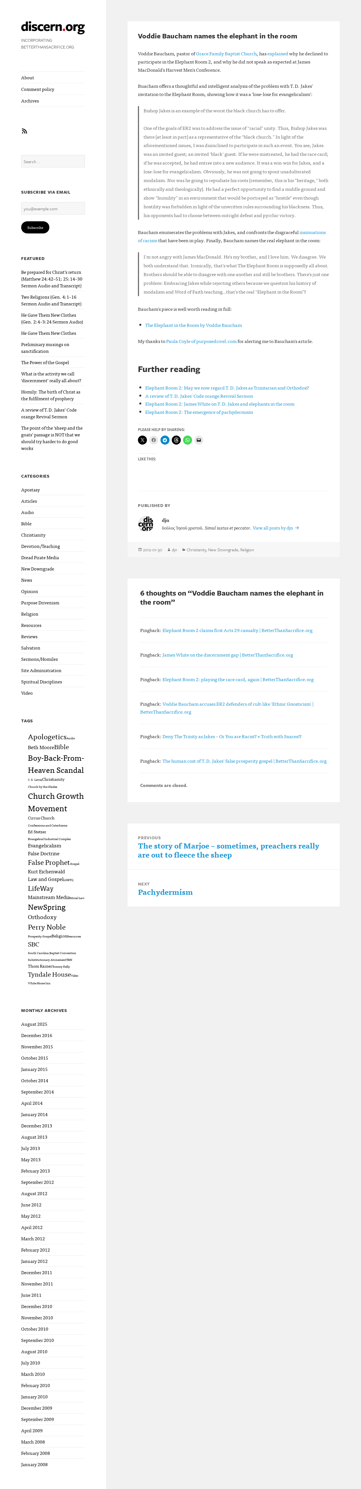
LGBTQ (68, 879)
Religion (29, 613)
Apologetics (47, 736)
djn (174, 549)
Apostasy (30, 489)
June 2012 (31, 1204)
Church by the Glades (42, 786)
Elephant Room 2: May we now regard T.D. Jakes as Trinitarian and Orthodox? (227, 387)
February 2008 (35, 1453)
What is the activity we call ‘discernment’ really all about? (51, 377)
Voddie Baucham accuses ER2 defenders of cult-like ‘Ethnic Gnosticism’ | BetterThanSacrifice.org (227, 708)
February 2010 (35, 1385)
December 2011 (36, 1272)
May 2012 (31, 1215)
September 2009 (37, 1419)
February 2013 (35, 1170)
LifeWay (41, 887)
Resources (31, 625)
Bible (26, 523)
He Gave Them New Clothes (48, 332)
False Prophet (49, 861)
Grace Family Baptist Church (226, 53)
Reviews (29, 636)
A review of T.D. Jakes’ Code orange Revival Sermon (49, 413)
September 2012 (37, 1182)
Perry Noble (47, 926)
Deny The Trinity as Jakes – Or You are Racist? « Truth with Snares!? (231, 736)
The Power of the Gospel (45, 362)
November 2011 (37, 1283)
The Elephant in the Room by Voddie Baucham (193, 325)
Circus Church (41, 817)
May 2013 (31, 1159)
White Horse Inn (39, 983)
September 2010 (37, 1340)
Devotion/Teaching (40, 546)
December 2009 (36, 1407)
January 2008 (34, 1464)
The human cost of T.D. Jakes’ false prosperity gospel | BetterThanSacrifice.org (244, 760)
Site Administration (41, 670)
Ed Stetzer (37, 831)
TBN (69, 959)
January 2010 (34, 1396)
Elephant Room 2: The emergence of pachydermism (199, 412)
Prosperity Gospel (40, 936)
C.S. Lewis (35, 779)
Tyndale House (49, 974)
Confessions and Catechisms (47, 825)
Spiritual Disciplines (41, 681)
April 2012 (32, 1227)
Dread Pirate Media (40, 557)
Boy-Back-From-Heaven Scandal (56, 763)
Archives (30, 100)
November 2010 (37, 1317)
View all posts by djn (273, 527)
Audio (27, 512)
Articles (29, 500)
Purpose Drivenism (40, 602)
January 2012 (34, 1261)
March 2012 (33, 1238)
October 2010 (34, 1328)
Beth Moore (41, 747)
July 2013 (30, 1148)
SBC (33, 944)
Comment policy (37, 89)
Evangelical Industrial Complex (49, 838)
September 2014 (37, 1091)
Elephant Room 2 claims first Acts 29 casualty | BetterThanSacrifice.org (237, 630)
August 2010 (34, 1351)
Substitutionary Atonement (47, 959)
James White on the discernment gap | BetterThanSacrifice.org (227, 654)
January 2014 (34, 1114)
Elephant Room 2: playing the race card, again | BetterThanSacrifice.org (238, 679)
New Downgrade (37, 568)
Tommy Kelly (61, 966)
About (27, 77)
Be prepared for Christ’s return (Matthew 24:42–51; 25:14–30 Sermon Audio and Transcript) (51, 278)
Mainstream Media (49, 897)
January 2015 (34, 1069)
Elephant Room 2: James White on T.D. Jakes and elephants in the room (219, 403)
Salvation (30, 647)
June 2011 (31, 1294)
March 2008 (33, 1441)
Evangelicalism (44, 845)
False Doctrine (44, 853)
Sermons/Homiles (39, 658)
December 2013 (36, 1125)
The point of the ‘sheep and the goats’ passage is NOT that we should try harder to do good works (52, 438)
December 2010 (36, 1306)
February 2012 (35, 1249)
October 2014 (34, 1080)
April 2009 (32, 1430)
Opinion (29, 591)
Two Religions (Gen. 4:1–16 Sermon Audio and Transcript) (51, 300)
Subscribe (35, 227)
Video (27, 692)
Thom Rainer (40, 965)
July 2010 (30, 1362)
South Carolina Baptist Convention (52, 952)
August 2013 (34, 1136)
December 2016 (36, 1035)
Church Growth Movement (56, 801)
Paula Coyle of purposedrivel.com (201, 341)
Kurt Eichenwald (46, 871)
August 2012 (34, 1193)
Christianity (33, 534)
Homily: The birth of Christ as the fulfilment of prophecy (50, 395)
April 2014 (32, 1103)
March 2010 (33, 1374)
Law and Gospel (45, 878)
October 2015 (34, 1057)
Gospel (74, 863)
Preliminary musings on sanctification (45, 347)
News (26, 579)
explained (277, 53)
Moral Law (77, 897)
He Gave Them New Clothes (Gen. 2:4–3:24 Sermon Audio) (52, 318)
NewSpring (47, 906)
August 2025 (34, 1023)
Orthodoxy (42, 916)
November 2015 (37, 1046)
